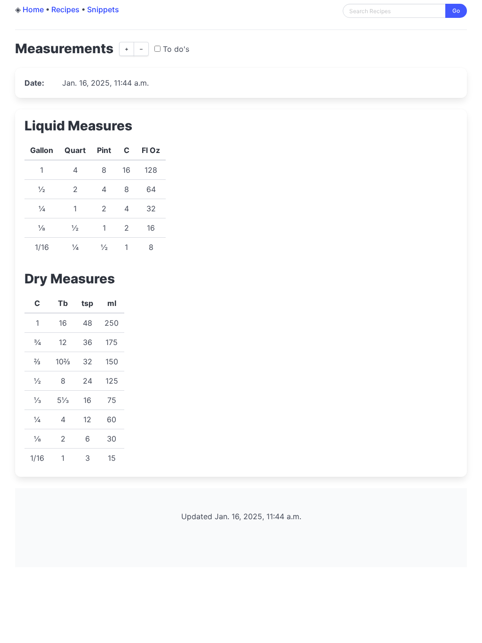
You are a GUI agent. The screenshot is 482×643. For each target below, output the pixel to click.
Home (33, 9)
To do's (175, 49)
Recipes (65, 9)
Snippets (103, 9)
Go (456, 10)
